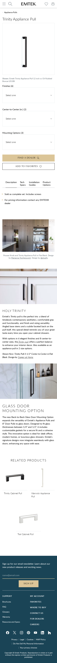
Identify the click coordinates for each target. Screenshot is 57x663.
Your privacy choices (28, 647)
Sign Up (29, 583)
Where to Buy (38, 607)
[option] (28, 240)
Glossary (6, 611)
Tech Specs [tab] (23, 183)
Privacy (14, 639)
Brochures (6, 601)
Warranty (6, 617)
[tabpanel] (28, 202)
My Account (37, 596)
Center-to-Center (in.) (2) (14, 109)
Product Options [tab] (47, 183)
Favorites (35, 601)
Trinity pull (23, 341)
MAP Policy (41, 639)
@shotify (44, 258)
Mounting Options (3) (12, 132)
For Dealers (37, 618)
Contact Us (36, 613)
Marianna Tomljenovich (21, 258)
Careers (34, 624)
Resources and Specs (11, 622)
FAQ (4, 606)
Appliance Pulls (10, 12)
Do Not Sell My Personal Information (28, 643)
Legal (22, 639)
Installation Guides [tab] (34, 183)
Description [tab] (11, 182)
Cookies (30, 639)
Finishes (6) (7, 85)
